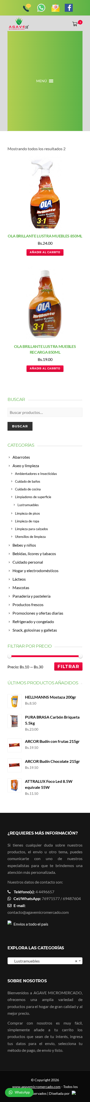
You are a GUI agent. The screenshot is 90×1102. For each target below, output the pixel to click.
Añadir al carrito (45, 252)
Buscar (20, 426)
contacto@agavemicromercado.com (38, 912)
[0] (73, 23)
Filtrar (68, 666)
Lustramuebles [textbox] (43, 961)
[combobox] (45, 960)
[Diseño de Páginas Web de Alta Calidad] (73, 1093)
